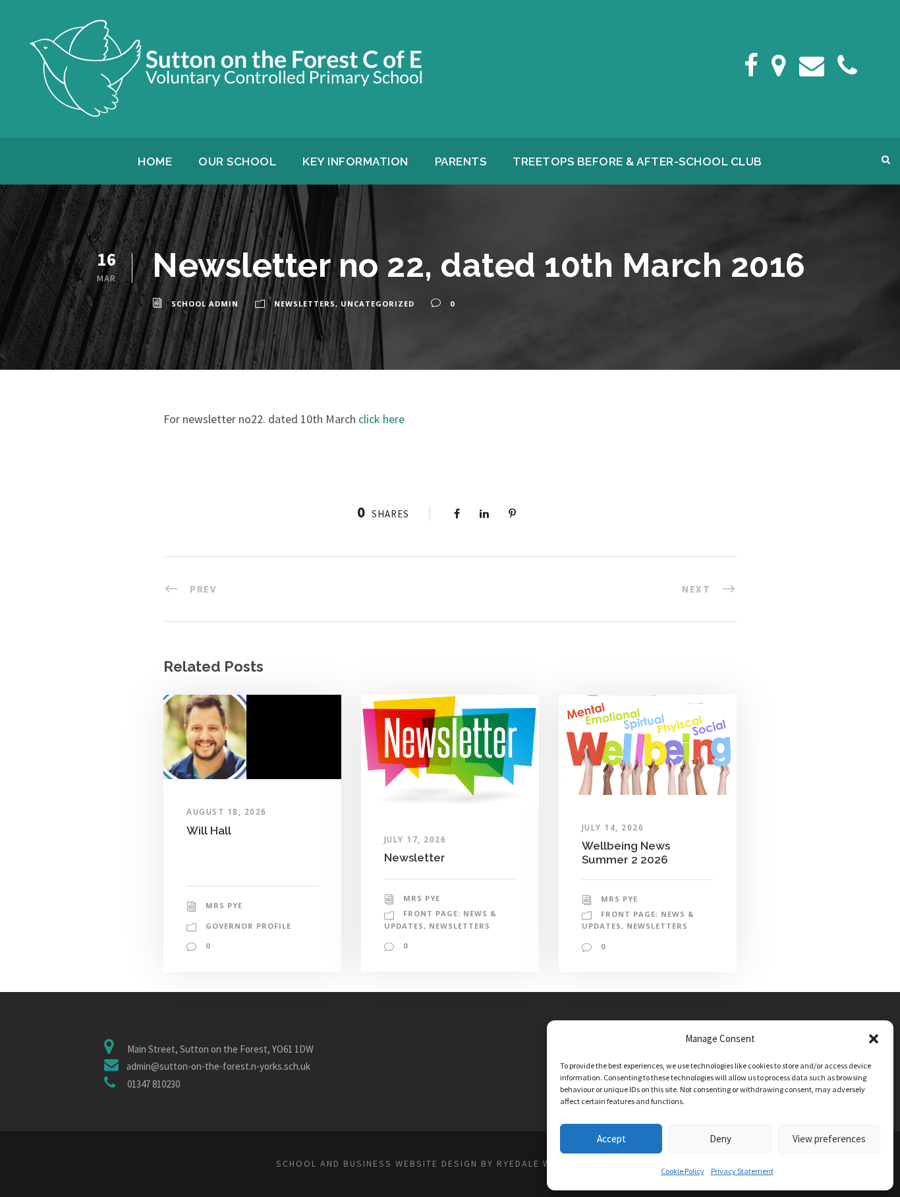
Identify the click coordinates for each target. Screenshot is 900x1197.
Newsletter (414, 857)
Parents (461, 161)
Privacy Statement (742, 1171)
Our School (237, 161)
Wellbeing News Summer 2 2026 (626, 852)
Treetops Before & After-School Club (637, 161)
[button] (873, 1038)
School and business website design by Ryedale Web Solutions (450, 1163)
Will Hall (208, 830)
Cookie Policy (682, 1171)
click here (381, 418)
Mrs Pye (224, 905)
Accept (611, 1138)
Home (155, 161)
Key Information (355, 161)
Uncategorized (377, 303)
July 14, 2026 (613, 827)
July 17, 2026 (415, 839)
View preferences (829, 1138)
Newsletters (304, 303)
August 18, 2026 (226, 811)
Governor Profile (248, 926)
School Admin (205, 303)
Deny (720, 1138)
